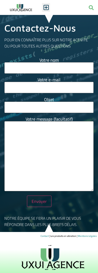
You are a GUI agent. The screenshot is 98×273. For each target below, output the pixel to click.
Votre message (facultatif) (49, 120)
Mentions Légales (87, 236)
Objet (49, 100)
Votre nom (49, 61)
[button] (46, 7)
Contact (45, 236)
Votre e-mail (49, 80)
